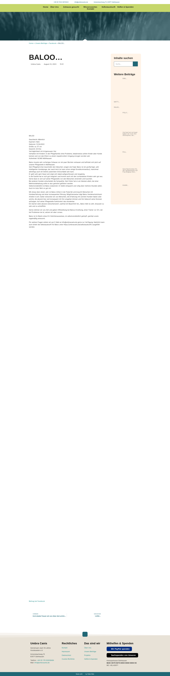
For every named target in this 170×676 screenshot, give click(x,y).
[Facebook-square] (92, 664)
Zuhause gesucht (71, 7)
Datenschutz (66, 655)
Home (45, 7)
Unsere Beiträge (41, 43)
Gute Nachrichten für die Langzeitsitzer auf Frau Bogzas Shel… (130, 170)
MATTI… (117, 102)
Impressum (66, 651)
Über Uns (54, 7)
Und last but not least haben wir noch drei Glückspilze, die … (130, 133)
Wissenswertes (90, 7)
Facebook (52, 43)
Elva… (125, 152)
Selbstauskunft (108, 7)
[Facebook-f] (153, 8)
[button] (119, 649)
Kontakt (90, 9)
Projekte (87, 655)
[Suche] (135, 63)
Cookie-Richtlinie (68, 659)
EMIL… (125, 78)
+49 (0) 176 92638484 (45, 660)
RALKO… (117, 107)
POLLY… (125, 113)
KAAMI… (125, 185)
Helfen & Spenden (125, 7)
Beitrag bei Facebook (37, 601)
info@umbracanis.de (41, 663)
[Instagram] (149, 8)
